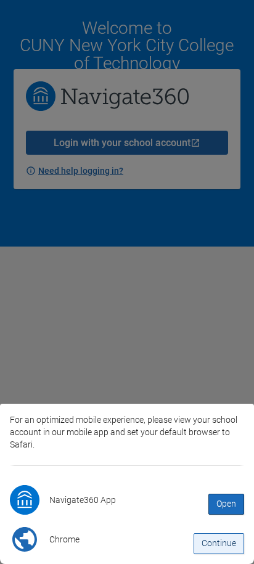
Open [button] (226, 504)
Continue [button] (219, 543)
